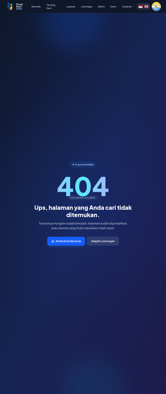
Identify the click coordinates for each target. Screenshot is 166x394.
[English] (146, 6)
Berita (101, 6)
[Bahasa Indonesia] (140, 6)
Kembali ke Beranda (68, 241)
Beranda (36, 6)
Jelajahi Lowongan (103, 241)
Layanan (70, 6)
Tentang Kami (50, 6)
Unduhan (127, 6)
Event (113, 6)
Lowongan (86, 6)
